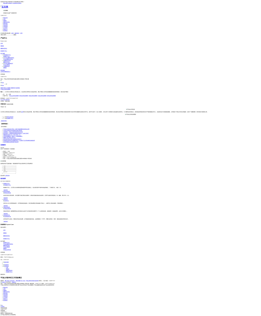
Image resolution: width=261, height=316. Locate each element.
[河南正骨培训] (7, 208)
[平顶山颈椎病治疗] (8, 63)
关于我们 (5, 27)
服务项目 (5, 23)
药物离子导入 (4, 51)
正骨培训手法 (6, 215)
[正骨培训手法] (7, 216)
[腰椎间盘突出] (7, 60)
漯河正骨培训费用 (51, 95)
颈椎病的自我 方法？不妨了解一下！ (12, 134)
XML (24, 280)
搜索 (15, 34)
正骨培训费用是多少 (5, 71)
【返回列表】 (4, 120)
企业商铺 (15, 3)
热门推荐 (3, 53)
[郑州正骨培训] (7, 192)
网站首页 (5, 17)
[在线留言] (6, 264)
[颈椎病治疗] (6, 66)
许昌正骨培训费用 (42, 95)
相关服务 (3, 70)
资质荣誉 (5, 26)
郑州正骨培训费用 (23, 95)
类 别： (5, 94)
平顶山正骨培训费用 (5, 89)
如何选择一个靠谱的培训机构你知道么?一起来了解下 (16, 133)
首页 (12, 33)
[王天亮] (4, 7)
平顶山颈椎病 (6, 64)
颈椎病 (5, 20)
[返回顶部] (6, 262)
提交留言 (3, 175)
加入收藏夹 (8, 87)
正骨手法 (5, 199)
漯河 (37, 280)
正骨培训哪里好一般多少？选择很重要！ (13, 136)
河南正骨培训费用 (33, 95)
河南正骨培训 (6, 207)
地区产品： (6, 95)
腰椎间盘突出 (6, 22)
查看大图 (3, 87)
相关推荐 (3, 178)
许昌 (35, 280)
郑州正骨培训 (10, 116)
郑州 (30, 280)
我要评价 (13, 87)
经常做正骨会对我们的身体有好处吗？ (12, 139)
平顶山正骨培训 (7, 249)
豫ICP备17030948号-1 (10, 280)
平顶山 (27, 280)
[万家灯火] (3, 282)
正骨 (4, 19)
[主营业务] (6, 266)
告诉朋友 (17, 87)
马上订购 (3, 99)
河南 (33, 280)
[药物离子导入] (7, 54)
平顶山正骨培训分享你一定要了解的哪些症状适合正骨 (16, 129)
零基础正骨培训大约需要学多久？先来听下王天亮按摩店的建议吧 (19, 140)
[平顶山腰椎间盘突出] (8, 57)
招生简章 (5, 25)
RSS (22, 280)
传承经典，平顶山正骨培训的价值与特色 (13, 132)
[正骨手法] (6, 200)
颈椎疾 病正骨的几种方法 (9, 137)
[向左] (2, 82)
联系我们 (19, 3)
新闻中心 (5, 29)
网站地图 (5, 3)
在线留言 (10, 3)
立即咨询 (7, 99)
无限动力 (14, 282)
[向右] (2, 85)
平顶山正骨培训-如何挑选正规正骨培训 (12, 130)
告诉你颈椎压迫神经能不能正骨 (10, 142)
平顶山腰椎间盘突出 (8, 59)
